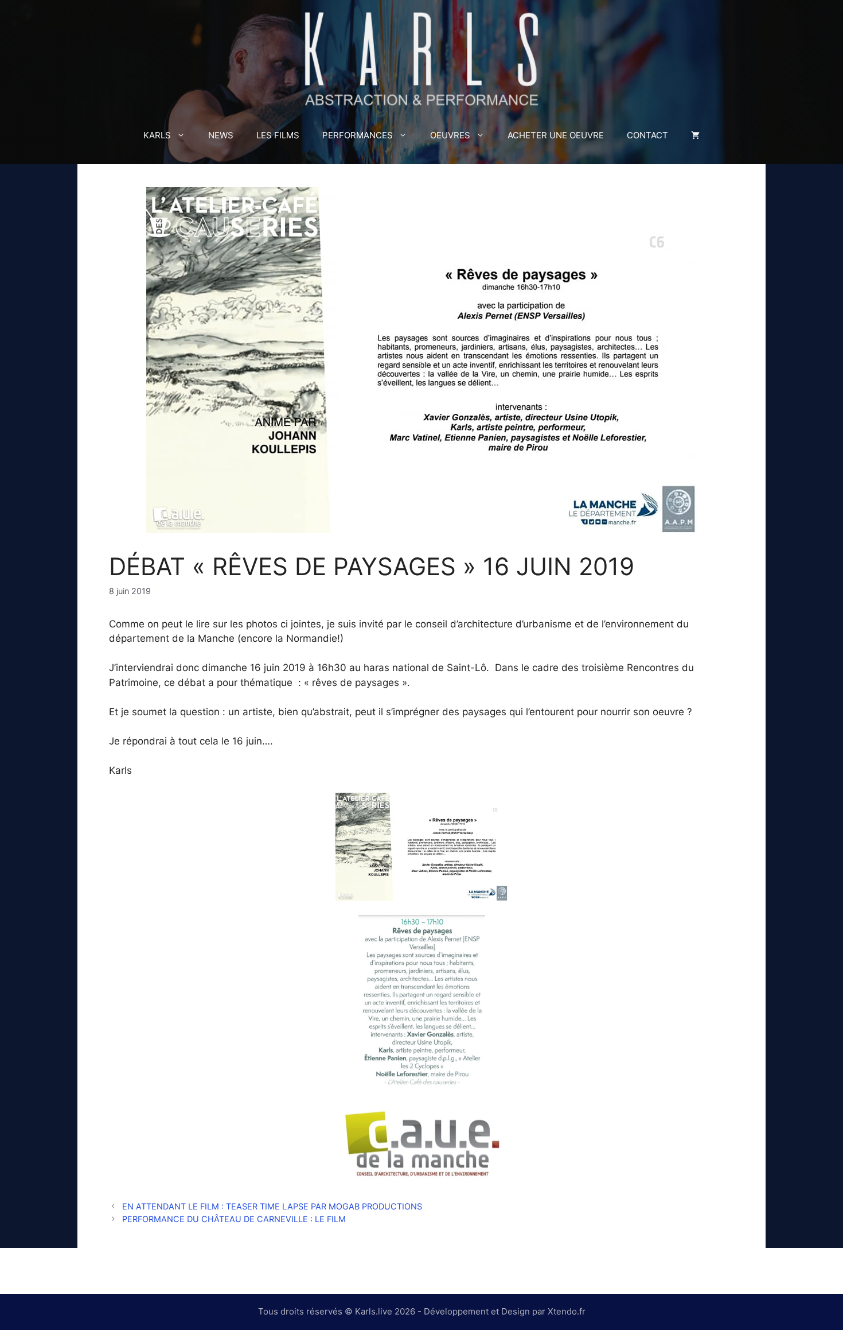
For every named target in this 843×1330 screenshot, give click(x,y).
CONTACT (647, 135)
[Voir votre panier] (695, 135)
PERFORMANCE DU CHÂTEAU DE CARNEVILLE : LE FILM (234, 1219)
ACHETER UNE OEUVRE (556, 135)
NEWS (220, 135)
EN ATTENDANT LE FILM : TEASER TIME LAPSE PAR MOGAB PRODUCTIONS (272, 1206)
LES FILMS (277, 135)
